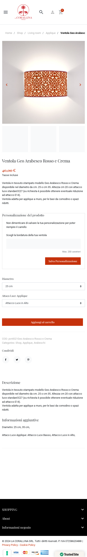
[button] (41, 12)
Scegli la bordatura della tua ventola (26, 235)
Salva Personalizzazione (63, 261)
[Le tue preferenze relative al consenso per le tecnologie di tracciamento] (7, 553)
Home (8, 32)
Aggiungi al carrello (42, 322)
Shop (20, 32)
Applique (51, 32)
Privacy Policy (10, 544)
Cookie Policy (27, 544)
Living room (34, 32)
